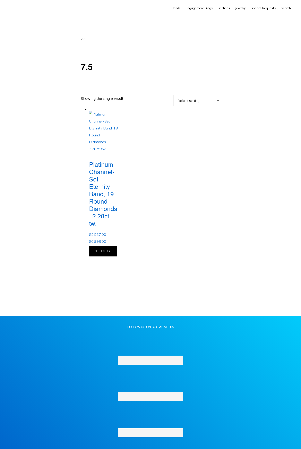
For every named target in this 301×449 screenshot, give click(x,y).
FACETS (21, 8)
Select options (103, 251)
